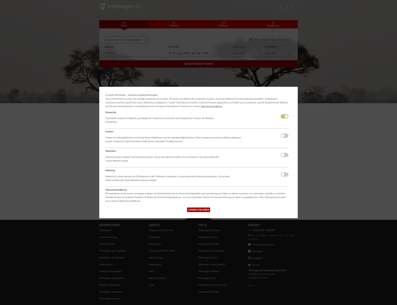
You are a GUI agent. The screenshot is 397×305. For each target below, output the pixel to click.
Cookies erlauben (198, 210)
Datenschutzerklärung (211, 106)
